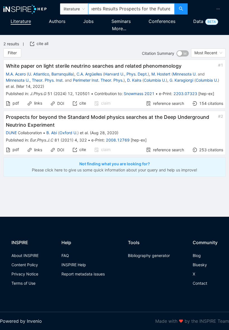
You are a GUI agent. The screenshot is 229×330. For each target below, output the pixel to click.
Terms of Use (23, 283)
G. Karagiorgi (181, 80)
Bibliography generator (149, 255)
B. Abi (51, 132)
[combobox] (131, 9)
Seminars (121, 21)
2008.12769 (118, 140)
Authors (57, 21)
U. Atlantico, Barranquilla (50, 74)
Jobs (88, 21)
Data (198, 21)
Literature (21, 21)
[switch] (182, 53)
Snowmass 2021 (139, 93)
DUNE (11, 132)
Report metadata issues (83, 274)
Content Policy (24, 264)
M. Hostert (160, 74)
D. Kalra (134, 80)
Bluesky (200, 264)
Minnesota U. (185, 74)
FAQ (65, 255)
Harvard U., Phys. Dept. (126, 74)
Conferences (162, 21)
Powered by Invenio (21, 321)
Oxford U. (68, 132)
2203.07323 (185, 93)
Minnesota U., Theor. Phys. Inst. (35, 80)
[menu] (209, 9)
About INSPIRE (25, 255)
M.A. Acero (16, 74)
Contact (200, 283)
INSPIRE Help (73, 264)
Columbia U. (155, 80)
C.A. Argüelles (89, 74)
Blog (197, 255)
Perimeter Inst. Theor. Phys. (98, 80)
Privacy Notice (24, 274)
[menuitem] (218, 9)
